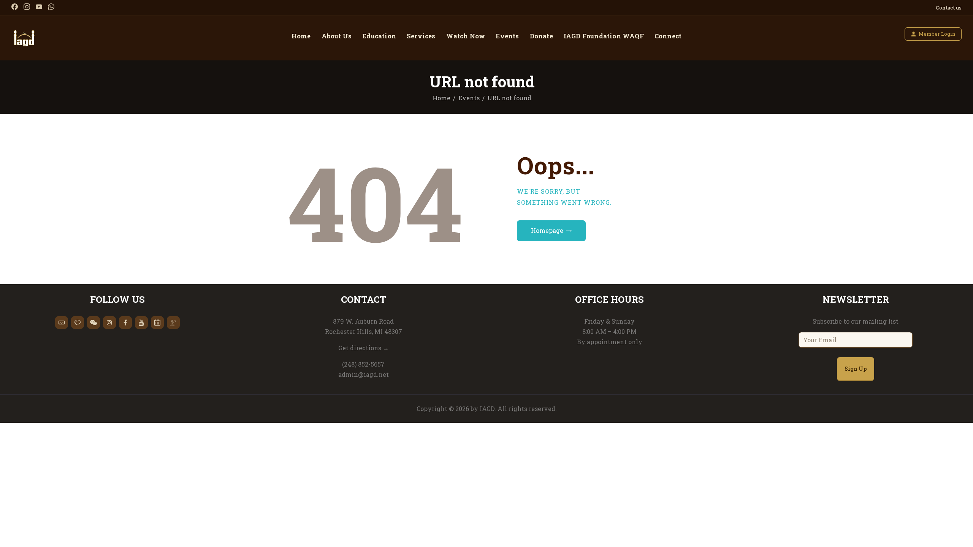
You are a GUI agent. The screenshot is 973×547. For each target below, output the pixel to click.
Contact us (949, 7)
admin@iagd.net (363, 374)
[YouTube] (39, 6)
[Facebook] (14, 6)
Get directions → (363, 348)
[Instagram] (27, 6)
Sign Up (856, 368)
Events (469, 98)
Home (441, 98)
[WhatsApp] (51, 6)
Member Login (937, 33)
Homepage (547, 230)
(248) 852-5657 (363, 364)
